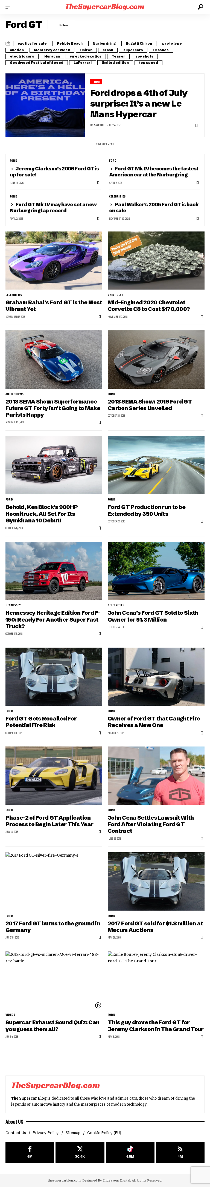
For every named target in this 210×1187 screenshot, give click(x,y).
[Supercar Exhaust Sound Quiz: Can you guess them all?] (53, 980)
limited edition (115, 63)
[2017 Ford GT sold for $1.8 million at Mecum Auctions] (156, 881)
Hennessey (13, 605)
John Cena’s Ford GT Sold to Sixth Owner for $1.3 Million (153, 616)
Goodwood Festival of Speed (36, 63)
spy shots (144, 56)
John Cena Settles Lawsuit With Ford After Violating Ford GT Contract (151, 824)
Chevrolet (115, 294)
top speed (148, 63)
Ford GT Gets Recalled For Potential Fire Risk (41, 721)
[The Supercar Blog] (105, 7)
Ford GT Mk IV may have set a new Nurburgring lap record (53, 207)
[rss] (180, 1152)
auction (17, 50)
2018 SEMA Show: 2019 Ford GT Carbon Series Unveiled (150, 404)
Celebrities (117, 196)
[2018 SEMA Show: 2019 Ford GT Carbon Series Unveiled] (156, 359)
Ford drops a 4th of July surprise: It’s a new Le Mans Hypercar (138, 103)
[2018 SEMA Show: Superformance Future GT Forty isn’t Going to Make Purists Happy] (53, 359)
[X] (80, 1152)
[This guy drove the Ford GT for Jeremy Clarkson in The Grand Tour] (156, 980)
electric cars (22, 56)
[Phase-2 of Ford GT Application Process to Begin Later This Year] (53, 775)
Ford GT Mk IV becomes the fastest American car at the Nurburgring (154, 171)
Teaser (118, 56)
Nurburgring (104, 43)
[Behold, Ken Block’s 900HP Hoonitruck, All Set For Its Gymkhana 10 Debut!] (53, 465)
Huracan (52, 56)
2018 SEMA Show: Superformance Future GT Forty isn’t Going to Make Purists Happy (52, 408)
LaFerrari (83, 63)
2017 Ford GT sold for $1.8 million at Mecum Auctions (155, 926)
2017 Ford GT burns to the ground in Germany (52, 926)
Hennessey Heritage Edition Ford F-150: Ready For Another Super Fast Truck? (53, 619)
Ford (96, 81)
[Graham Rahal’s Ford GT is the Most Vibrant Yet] (53, 260)
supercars (133, 50)
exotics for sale (32, 43)
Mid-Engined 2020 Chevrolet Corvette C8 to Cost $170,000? (149, 305)
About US (14, 1121)
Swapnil (99, 125)
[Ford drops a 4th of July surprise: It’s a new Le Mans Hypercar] (45, 105)
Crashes (161, 50)
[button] (10, 7)
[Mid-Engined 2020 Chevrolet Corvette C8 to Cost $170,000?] (156, 260)
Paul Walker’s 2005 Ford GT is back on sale (154, 207)
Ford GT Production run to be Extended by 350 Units (146, 510)
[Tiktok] (130, 1152)
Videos (10, 1014)
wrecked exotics (85, 56)
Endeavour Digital (116, 1180)
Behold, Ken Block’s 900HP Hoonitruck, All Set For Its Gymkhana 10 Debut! (41, 514)
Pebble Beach (70, 43)
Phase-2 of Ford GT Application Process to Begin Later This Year (49, 821)
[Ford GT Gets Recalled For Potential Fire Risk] (53, 677)
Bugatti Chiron (139, 43)
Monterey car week (52, 50)
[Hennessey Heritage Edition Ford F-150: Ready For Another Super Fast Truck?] (53, 571)
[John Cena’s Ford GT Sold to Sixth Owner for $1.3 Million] (156, 571)
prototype (172, 43)
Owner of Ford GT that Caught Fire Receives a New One (154, 721)
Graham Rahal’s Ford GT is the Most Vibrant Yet (53, 305)
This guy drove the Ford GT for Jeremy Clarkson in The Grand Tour (155, 1025)
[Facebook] (29, 1152)
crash (108, 50)
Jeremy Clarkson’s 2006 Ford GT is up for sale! (54, 171)
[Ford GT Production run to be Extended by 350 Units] (156, 465)
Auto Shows (14, 393)
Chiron (86, 50)
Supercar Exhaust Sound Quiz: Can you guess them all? (52, 1025)
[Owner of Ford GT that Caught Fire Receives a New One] (156, 677)
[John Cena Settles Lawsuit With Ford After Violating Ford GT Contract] (156, 775)
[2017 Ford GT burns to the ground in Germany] (53, 881)
